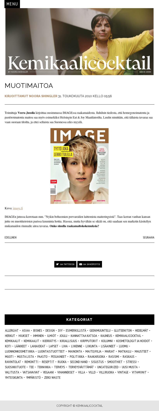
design (50, 330)
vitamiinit (139, 372)
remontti (31, 362)
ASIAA (26, 330)
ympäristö (33, 377)
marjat (110, 351)
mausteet (142, 351)
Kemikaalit (31, 341)
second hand (79, 362)
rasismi (114, 356)
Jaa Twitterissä (67, 264)
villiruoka (106, 372)
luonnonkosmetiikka (20, 351)
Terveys (59, 367)
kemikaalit (12, 341)
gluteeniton (123, 330)
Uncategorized (107, 367)
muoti (9, 356)
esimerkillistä (76, 330)
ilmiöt (51, 335)
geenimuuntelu (100, 330)
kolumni (107, 341)
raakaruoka (96, 356)
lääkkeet (21, 346)
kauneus (106, 335)
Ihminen (38, 335)
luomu (123, 346)
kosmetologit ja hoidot (133, 341)
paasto (42, 356)
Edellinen (10, 237)
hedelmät (141, 330)
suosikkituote (15, 367)
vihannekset (66, 372)
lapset (53, 346)
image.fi (18, 208)
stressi (131, 362)
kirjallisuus (68, 341)
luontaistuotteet (51, 351)
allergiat (12, 330)
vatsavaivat (31, 372)
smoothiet (115, 362)
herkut (10, 335)
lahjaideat (37, 346)
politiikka (77, 356)
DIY (60, 330)
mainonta (75, 351)
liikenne (76, 346)
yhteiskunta (14, 377)
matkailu (124, 351)
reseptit (48, 362)
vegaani (48, 372)
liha (65, 346)
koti (8, 346)
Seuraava (148, 237)
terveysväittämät (81, 367)
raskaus (128, 356)
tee (31, 367)
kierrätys (49, 341)
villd (92, 372)
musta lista (25, 356)
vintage (123, 372)
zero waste (52, 377)
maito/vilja (93, 351)
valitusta (12, 372)
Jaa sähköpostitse (91, 264)
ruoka (62, 362)
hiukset (24, 335)
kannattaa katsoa (84, 335)
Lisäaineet (108, 346)
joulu (63, 335)
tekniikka (44, 367)
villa (81, 372)
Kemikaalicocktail (128, 335)
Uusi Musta (130, 367)
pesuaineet (58, 356)
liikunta (92, 346)
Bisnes (37, 330)
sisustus (97, 362)
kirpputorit (89, 341)
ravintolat (13, 362)
